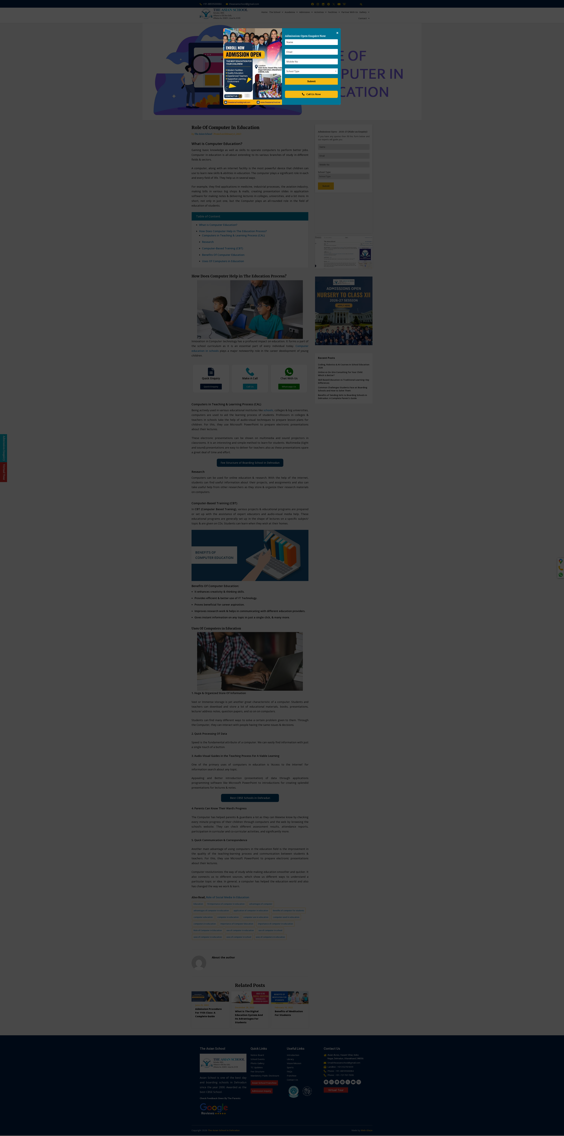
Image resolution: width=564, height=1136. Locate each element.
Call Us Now (313, 94)
